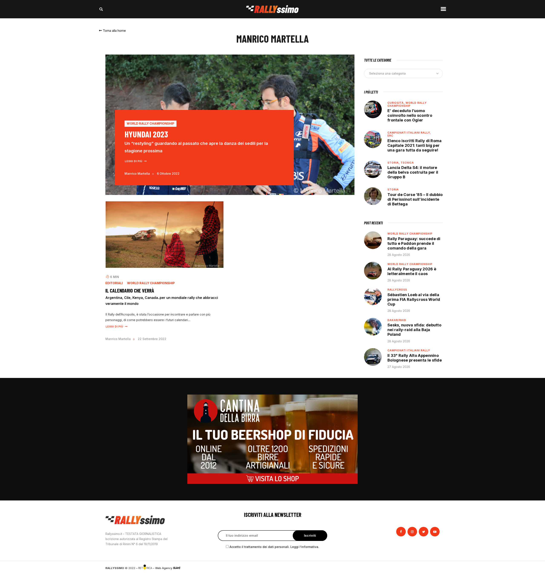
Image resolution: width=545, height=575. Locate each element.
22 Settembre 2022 (152, 339)
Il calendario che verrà (129, 291)
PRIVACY (434, 568)
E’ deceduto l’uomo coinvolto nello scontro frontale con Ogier (409, 115)
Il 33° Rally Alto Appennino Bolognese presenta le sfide (414, 357)
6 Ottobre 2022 (168, 173)
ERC (390, 135)
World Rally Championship (150, 123)
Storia (393, 189)
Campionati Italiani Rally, (409, 132)
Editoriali (114, 283)
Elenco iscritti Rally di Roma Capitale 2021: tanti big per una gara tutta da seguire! (414, 145)
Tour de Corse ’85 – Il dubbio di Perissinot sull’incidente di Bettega (415, 199)
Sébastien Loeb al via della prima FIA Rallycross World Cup (413, 299)
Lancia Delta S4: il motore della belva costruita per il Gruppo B (412, 172)
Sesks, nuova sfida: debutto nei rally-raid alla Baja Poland (414, 330)
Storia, (394, 162)
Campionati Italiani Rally (408, 350)
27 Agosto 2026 (398, 367)
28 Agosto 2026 (398, 255)
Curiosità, (396, 102)
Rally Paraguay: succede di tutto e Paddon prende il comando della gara (413, 243)
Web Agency (164, 568)
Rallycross (397, 289)
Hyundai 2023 (146, 134)
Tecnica (407, 162)
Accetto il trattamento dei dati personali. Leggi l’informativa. (274, 547)
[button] (112, 30)
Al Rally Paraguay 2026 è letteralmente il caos (411, 271)
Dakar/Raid (396, 320)
